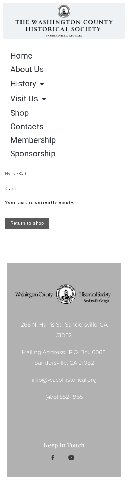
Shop (19, 113)
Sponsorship (32, 153)
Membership (33, 140)
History (23, 83)
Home (21, 56)
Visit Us (24, 98)
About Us (27, 69)
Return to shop (27, 223)
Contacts (26, 126)
